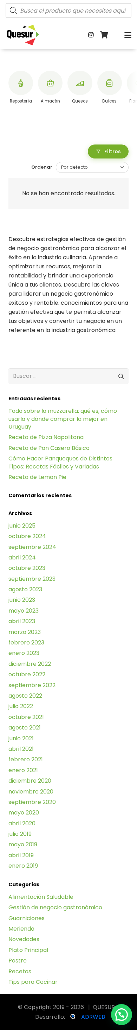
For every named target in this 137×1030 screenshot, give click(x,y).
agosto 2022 (25, 696)
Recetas (19, 971)
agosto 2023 (25, 589)
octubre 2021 (26, 717)
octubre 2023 (26, 568)
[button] (128, 34)
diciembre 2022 (29, 664)
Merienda (21, 929)
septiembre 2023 (32, 579)
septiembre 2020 (32, 802)
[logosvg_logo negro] (23, 34)
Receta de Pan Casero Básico (49, 448)
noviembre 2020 (30, 792)
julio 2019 (20, 834)
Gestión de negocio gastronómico (55, 907)
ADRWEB (93, 1017)
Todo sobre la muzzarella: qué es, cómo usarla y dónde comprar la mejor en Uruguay (62, 419)
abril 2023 (21, 621)
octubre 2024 (27, 536)
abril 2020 (21, 823)
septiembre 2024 (32, 547)
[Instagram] (91, 35)
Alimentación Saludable (40, 897)
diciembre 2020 (29, 781)
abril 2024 (22, 557)
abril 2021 (21, 749)
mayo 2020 (23, 813)
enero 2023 (23, 653)
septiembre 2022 (32, 685)
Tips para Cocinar (33, 982)
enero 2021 (23, 770)
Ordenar (41, 167)
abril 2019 (21, 855)
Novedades (23, 939)
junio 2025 (21, 526)
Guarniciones (26, 918)
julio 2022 (20, 706)
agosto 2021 (24, 728)
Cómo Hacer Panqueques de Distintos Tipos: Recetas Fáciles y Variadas (60, 462)
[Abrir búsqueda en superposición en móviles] (68, 10)
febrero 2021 (25, 759)
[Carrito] (104, 35)
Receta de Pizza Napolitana (46, 437)
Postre (17, 961)
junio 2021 (21, 738)
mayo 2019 (22, 844)
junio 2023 (21, 600)
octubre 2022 (26, 674)
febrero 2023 (26, 643)
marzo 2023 (24, 632)
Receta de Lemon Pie (37, 477)
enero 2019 (23, 866)
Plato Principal (28, 950)
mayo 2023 (23, 611)
